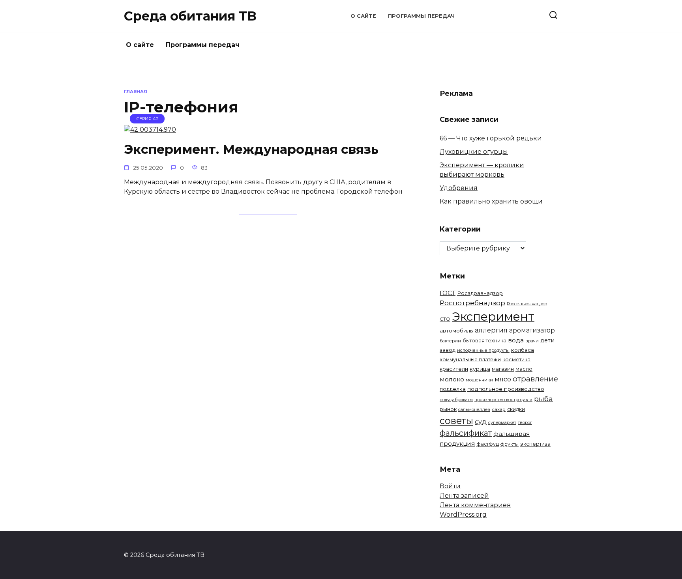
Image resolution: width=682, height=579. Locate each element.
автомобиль (456, 330)
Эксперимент (493, 316)
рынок (448, 409)
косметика (516, 359)
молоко (452, 379)
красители (454, 369)
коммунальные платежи (470, 359)
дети (547, 340)
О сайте (363, 16)
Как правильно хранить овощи (491, 201)
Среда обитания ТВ (190, 16)
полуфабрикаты (456, 399)
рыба (543, 398)
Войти (450, 486)
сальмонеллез (474, 409)
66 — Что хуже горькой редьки (491, 138)
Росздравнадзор (480, 293)
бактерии (450, 341)
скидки (516, 409)
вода (516, 340)
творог (525, 422)
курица (480, 369)
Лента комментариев (475, 505)
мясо (503, 379)
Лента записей (464, 495)
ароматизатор (532, 330)
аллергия (491, 330)
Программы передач (421, 16)
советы (456, 420)
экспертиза (535, 444)
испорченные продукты (483, 350)
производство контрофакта (503, 399)
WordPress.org (463, 514)
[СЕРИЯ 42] (150, 129)
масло (523, 369)
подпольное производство (505, 389)
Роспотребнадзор (472, 303)
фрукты (509, 444)
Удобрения (459, 188)
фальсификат (466, 433)
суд (481, 422)
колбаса (522, 350)
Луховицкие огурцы (474, 151)
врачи (532, 341)
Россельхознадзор (527, 303)
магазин (503, 369)
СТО (445, 319)
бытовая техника (484, 341)
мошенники (479, 380)
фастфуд (487, 444)
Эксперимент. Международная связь (251, 149)
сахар (499, 409)
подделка (453, 389)
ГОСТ (447, 293)
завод (447, 350)
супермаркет (502, 422)
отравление (535, 378)
